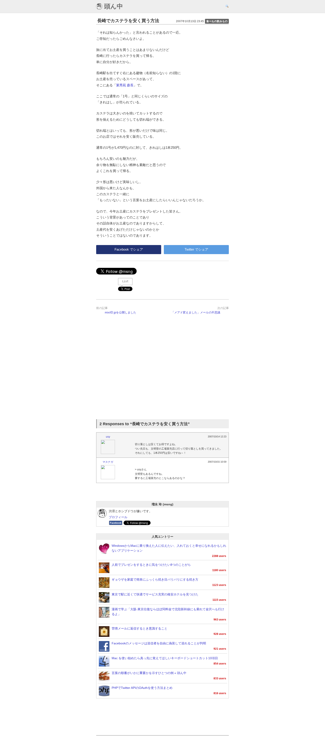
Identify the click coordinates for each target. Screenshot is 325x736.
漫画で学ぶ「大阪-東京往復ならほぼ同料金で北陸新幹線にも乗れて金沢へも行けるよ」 (168, 612)
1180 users (219, 570)
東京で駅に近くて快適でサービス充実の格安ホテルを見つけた (155, 594)
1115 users (219, 599)
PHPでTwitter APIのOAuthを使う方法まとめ (142, 688)
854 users (220, 663)
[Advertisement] (162, 369)
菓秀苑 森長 (125, 85)
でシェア (129, 249)
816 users (220, 693)
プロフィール (118, 517)
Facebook (115, 523)
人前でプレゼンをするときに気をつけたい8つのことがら (151, 564)
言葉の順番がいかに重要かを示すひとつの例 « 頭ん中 (149, 673)
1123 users (219, 585)
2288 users (219, 556)
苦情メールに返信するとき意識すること (139, 628)
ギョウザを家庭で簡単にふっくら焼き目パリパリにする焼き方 (155, 579)
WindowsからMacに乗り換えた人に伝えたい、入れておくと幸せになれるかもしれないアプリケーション (169, 548)
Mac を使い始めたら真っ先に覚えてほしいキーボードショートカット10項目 (165, 658)
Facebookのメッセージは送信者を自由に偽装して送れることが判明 (159, 643)
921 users (220, 648)
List (125, 281)
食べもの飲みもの (217, 21)
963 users (220, 619)
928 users (220, 634)
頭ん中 (112, 6)
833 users (220, 678)
